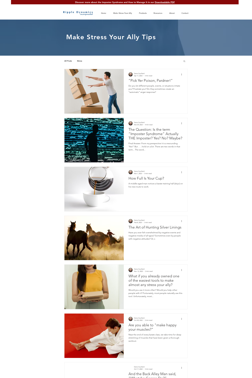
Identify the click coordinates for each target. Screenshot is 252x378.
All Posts (68, 61)
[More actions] (182, 74)
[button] (156, 13)
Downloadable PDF (165, 2)
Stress (79, 61)
